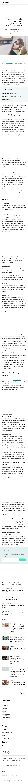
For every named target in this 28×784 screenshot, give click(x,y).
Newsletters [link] (6, 717)
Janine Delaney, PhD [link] (7, 164)
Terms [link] (3, 760)
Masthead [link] (10, 758)
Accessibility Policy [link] (15, 760)
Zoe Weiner (9, 63)
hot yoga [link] (13, 80)
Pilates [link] (17, 80)
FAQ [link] (15, 758)
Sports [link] (4, 711)
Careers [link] (23, 758)
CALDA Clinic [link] (5, 473)
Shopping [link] (6, 714)
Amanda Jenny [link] (18, 119)
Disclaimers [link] (5, 763)
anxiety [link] (16, 469)
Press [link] (18, 758)
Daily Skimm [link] (7, 705)
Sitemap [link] (4, 771)
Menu (25, 2)
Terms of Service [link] (9, 781)
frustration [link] (13, 526)
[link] (6, 2)
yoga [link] (15, 268)
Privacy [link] (8, 760)
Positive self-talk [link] (6, 502)
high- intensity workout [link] (8, 123)
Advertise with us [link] (13, 763)
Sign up (22, 560)
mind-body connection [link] (20, 111)
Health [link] (4, 708)
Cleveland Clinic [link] (8, 430)
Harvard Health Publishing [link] (14, 418)
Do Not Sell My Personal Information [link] (11, 765)
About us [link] (4, 758)
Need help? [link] (4, 768)
